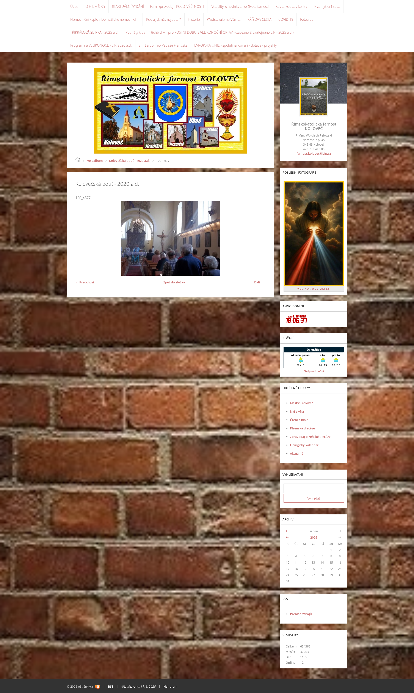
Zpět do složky (174, 282)
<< (287, 531)
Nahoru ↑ (170, 686)
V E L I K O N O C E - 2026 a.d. (313, 288)
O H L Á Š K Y (95, 6)
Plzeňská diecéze (302, 428)
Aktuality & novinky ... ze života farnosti (240, 6)
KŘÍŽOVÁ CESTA (259, 19)
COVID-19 (285, 19)
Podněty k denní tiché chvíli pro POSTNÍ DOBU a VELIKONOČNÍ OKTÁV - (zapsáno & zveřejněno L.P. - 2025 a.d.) (209, 32)
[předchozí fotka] (82, 238)
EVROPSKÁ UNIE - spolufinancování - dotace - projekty (235, 45)
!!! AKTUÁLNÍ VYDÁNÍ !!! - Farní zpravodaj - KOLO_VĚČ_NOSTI (158, 6)
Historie (194, 19)
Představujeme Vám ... (224, 19)
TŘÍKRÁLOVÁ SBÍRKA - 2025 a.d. (94, 32)
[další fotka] (258, 238)
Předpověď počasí (314, 371)
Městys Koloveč (301, 403)
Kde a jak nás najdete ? (163, 19)
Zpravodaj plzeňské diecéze (310, 437)
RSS (110, 686)
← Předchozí (84, 282)
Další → (259, 282)
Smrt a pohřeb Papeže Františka (163, 45)
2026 (313, 537)
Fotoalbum (308, 19)
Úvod (74, 6)
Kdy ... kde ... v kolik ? (291, 6)
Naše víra (297, 411)
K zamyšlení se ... (327, 6)
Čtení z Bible (299, 420)
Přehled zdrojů (301, 614)
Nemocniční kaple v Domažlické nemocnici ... (104, 19)
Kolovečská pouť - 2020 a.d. (129, 161)
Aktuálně (296, 453)
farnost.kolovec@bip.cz (313, 153)
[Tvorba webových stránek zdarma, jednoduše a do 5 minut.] (97, 687)
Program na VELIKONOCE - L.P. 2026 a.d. (101, 45)
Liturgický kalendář (304, 445)
